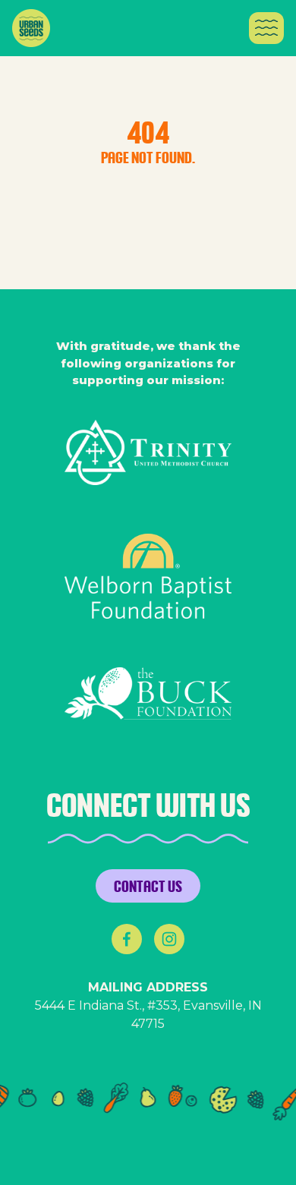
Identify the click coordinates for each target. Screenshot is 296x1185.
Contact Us (148, 886)
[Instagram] (169, 939)
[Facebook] (127, 939)
